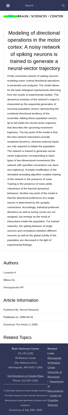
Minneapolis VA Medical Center (54, 363)
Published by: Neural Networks (21, 309)
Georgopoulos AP (13, 287)
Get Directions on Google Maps (25, 375)
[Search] (63, 5)
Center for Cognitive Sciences (54, 400)
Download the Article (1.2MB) (20, 324)
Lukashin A (9, 272)
